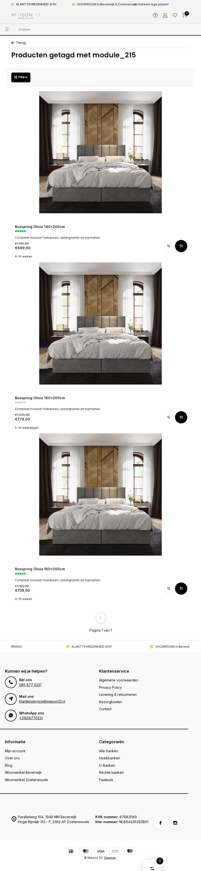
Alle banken (108, 751)
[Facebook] (160, 823)
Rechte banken (111, 772)
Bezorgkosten (110, 702)
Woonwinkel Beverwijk (23, 772)
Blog (8, 765)
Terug (21, 43)
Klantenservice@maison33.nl (42, 701)
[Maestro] (130, 852)
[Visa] (100, 852)
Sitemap (110, 858)
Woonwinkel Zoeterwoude (26, 780)
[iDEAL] (71, 852)
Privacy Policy (110, 687)
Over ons (12, 758)
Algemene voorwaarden (118, 680)
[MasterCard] (86, 852)
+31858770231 (31, 718)
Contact (105, 709)
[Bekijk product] (181, 246)
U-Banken (107, 765)
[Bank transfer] (115, 852)
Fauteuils (106, 780)
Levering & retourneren (118, 694)
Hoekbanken (109, 758)
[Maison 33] (26, 16)
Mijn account (15, 751)
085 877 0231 (30, 685)
